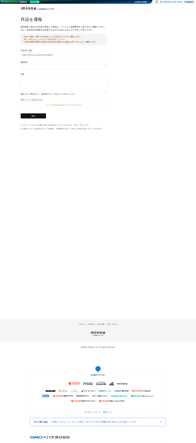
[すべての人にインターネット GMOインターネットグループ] (177, 2)
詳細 (22, 74)
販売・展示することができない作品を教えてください (44, 39)
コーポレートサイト (92, 412)
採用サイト (107, 412)
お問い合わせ (76, 42)
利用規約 (91, 324)
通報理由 (24, 62)
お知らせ (82, 324)
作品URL (26, 50)
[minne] (98, 336)
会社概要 (101, 324)
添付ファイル (31, 100)
